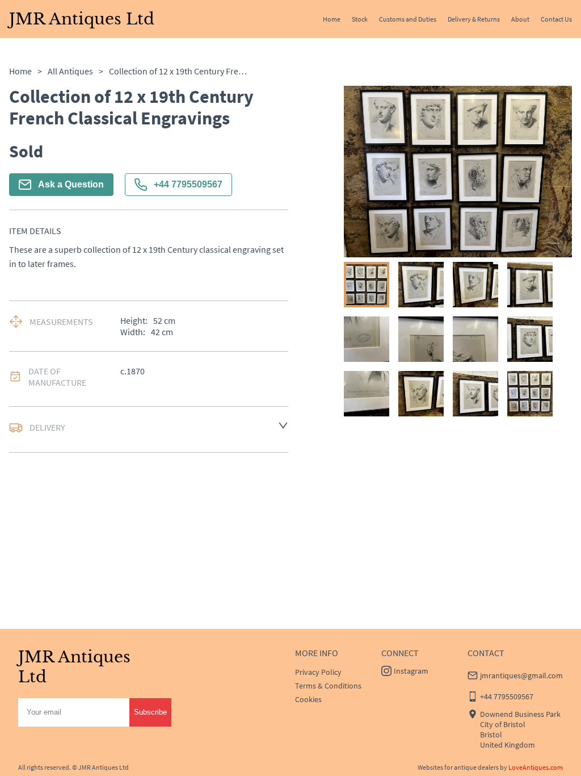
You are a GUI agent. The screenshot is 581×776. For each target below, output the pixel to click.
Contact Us (556, 19)
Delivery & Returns (474, 19)
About (520, 19)
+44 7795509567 (188, 184)
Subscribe (150, 712)
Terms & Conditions (328, 686)
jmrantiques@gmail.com (521, 675)
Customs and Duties (407, 19)
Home (331, 19)
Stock (360, 19)
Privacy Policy (318, 672)
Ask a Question (71, 184)
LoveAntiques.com (535, 767)
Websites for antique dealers (458, 767)
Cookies (308, 699)
